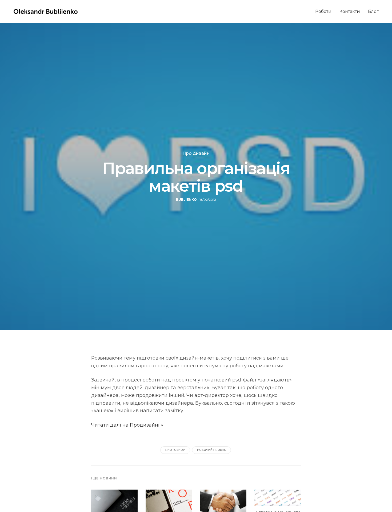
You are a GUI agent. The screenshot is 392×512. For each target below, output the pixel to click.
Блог (373, 11)
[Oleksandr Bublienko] (45, 11)
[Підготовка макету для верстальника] (277, 499)
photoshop (175, 450)
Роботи (323, 11)
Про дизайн (196, 153)
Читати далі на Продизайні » (127, 425)
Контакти (349, 11)
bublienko (186, 200)
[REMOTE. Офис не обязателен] (169, 503)
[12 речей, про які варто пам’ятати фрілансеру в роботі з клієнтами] (223, 503)
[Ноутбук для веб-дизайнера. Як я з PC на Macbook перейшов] (114, 503)
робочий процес (211, 450)
